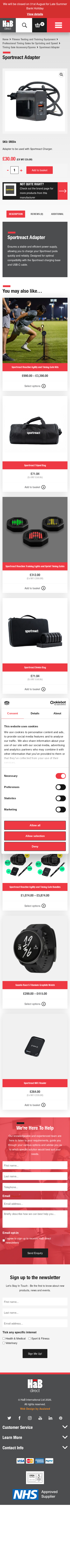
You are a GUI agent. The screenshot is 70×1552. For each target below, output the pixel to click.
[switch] (61, 787)
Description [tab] (16, 214)
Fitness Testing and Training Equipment (33, 39)
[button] (61, 74)
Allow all (35, 825)
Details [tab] (35, 713)
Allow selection (35, 835)
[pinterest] (60, 1418)
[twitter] (9, 1418)
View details (35, 14)
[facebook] (19, 1418)
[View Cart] (37, 25)
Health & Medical (15, 1338)
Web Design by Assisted (35, 1408)
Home (5, 39)
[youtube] (40, 1418)
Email (12, 1196)
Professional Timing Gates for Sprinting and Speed (30, 43)
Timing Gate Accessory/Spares (19, 47)
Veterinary (11, 1343)
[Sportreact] (10, 191)
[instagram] (30, 1418)
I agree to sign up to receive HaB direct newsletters (28, 1240)
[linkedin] (50, 1418)
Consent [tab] (12, 713)
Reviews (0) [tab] (37, 214)
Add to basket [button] (32, 487)
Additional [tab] (57, 214)
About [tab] (57, 713)
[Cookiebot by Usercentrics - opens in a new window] (50, 703)
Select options (32, 386)
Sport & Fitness (40, 1338)
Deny (35, 846)
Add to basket (39, 170)
